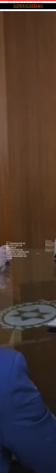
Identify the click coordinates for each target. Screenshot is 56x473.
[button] (47, 0)
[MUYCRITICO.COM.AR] (28, 6)
